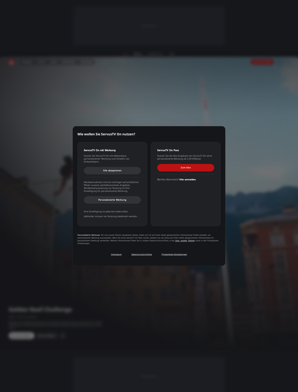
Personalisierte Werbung (112, 199)
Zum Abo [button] (186, 167)
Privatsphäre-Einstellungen (174, 254)
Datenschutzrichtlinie (141, 254)
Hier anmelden (187, 179)
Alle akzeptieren (112, 170)
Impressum (116, 254)
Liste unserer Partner (185, 241)
